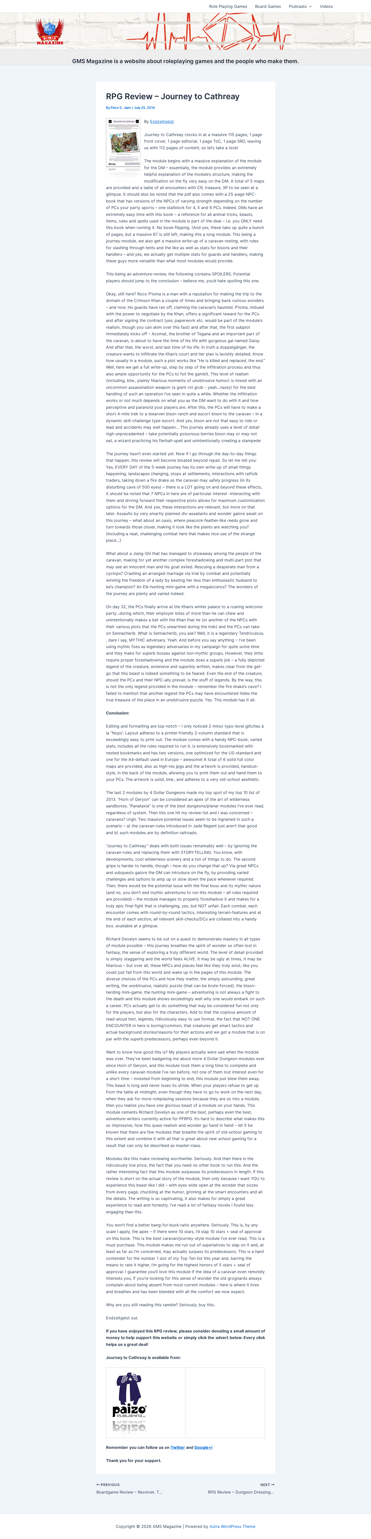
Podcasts (298, 6)
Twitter (178, 1447)
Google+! (203, 1447)
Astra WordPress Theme (232, 1526)
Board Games (268, 6)
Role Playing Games (228, 6)
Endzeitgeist (162, 121)
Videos (326, 6)
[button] (309, 6)
